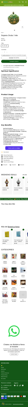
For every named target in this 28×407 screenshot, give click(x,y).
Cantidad (3, 49)
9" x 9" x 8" (4, 46)
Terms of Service (5, 373)
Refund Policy (4, 376)
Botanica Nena (13, 227)
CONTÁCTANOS (14, 354)
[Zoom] (22, 27)
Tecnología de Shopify (18, 404)
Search (2, 371)
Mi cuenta (3, 378)
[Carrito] (22, 2)
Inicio (2, 32)
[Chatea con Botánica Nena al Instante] (14, 331)
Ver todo (25, 174)
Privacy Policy (4, 375)
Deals (2, 367)
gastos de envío (6, 55)
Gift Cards (3, 369)
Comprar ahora (14, 61)
